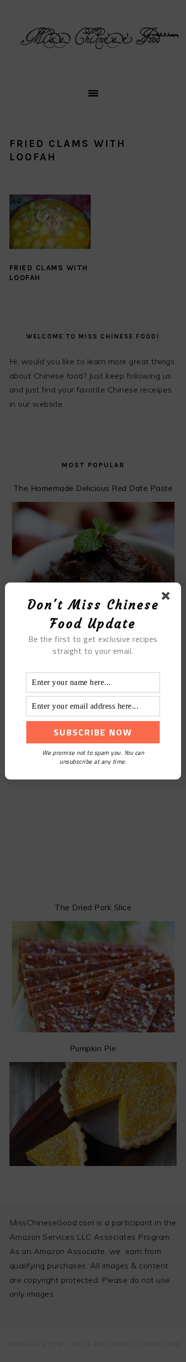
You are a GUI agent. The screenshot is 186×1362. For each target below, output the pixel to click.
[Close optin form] (168, 598)
